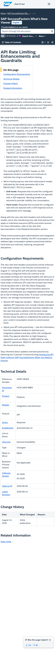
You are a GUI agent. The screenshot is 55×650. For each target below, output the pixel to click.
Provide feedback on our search (14, 27)
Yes (28, 645)
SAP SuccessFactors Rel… (18, 13)
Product (5, 396)
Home (3, 13)
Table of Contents (11, 42)
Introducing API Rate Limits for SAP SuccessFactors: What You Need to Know (27, 357)
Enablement (7, 428)
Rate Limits (6, 542)
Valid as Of (7, 486)
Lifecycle (6, 442)
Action (5, 422)
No (35, 645)
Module (5, 405)
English (16, 22)
